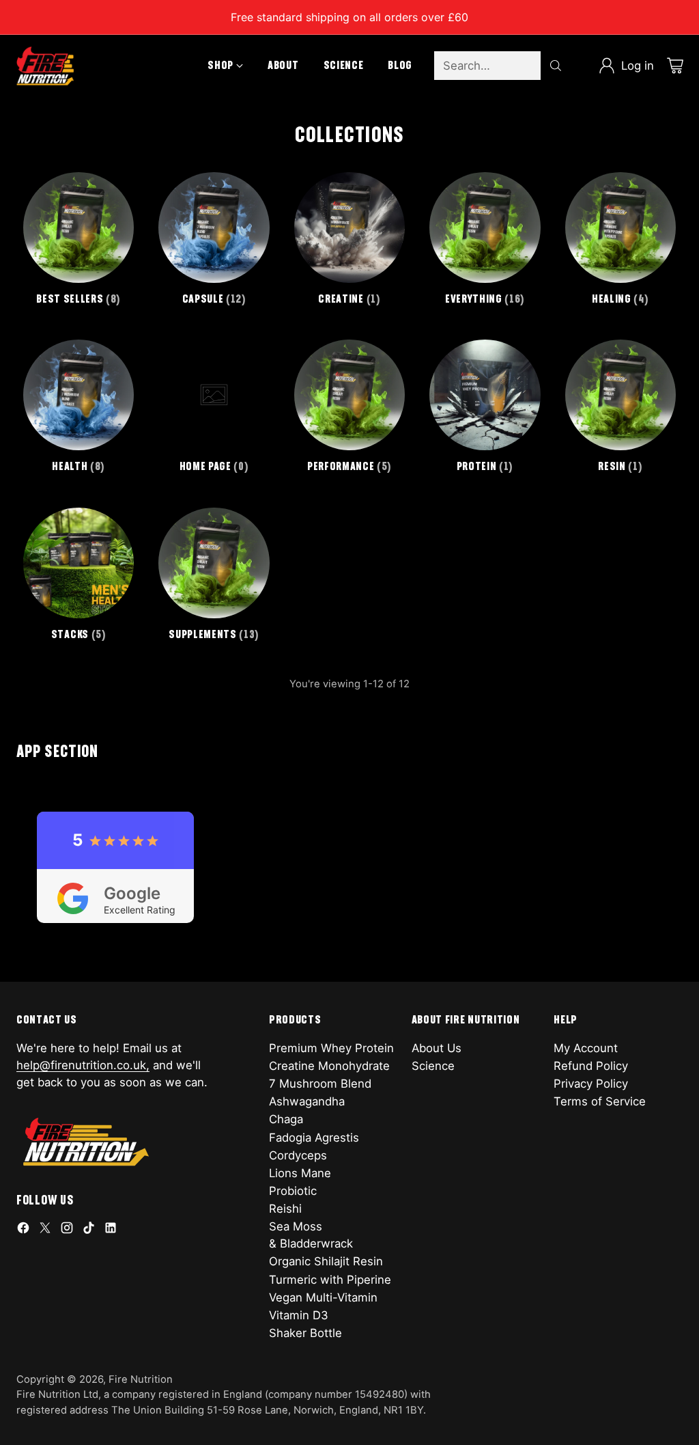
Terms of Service (600, 1101)
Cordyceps (298, 1155)
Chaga (286, 1119)
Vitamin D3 (298, 1315)
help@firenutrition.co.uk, (82, 1065)
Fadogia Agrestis (314, 1137)
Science (433, 1066)
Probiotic (293, 1191)
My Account (586, 1048)
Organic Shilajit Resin (326, 1261)
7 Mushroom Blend (320, 1083)
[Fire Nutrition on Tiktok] (89, 1230)
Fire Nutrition (141, 1379)
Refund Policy (591, 1066)
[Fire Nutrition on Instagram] (67, 1230)
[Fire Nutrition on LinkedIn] (110, 1230)
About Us (436, 1048)
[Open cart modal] (675, 66)
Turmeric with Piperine (330, 1279)
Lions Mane (300, 1173)
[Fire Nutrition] (45, 66)
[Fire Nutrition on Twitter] (45, 1230)
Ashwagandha (307, 1101)
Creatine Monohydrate (329, 1066)
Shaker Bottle (305, 1333)
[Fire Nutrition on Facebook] (23, 1230)
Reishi (285, 1208)
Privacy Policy (591, 1083)
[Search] (556, 65)
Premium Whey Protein (331, 1048)
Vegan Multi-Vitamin (323, 1297)
